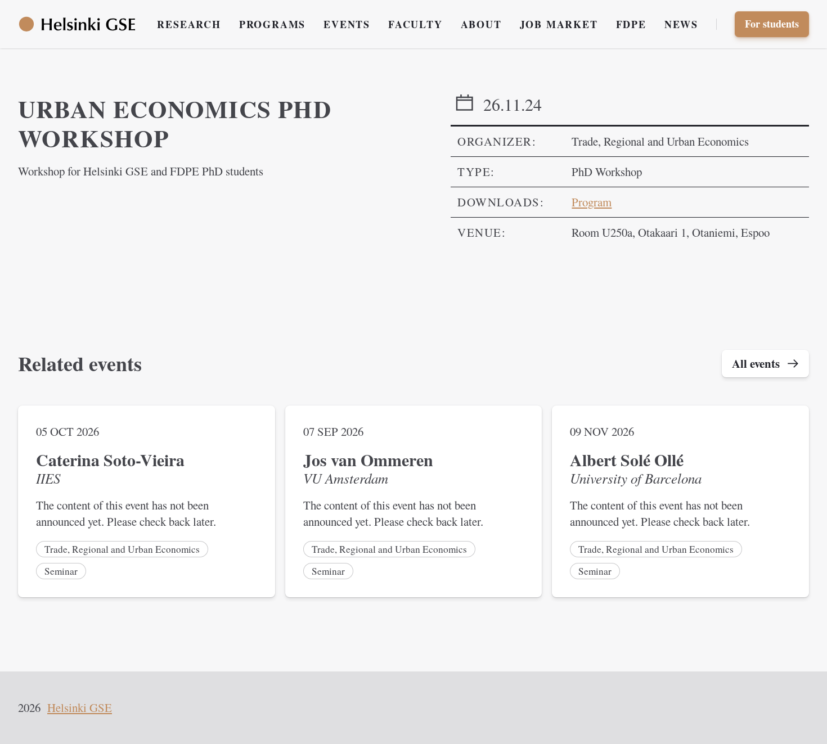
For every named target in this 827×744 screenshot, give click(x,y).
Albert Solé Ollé (627, 460)
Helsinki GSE (79, 707)
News (681, 24)
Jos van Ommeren (368, 460)
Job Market (559, 24)
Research (189, 24)
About (481, 24)
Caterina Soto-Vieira (110, 460)
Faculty (415, 24)
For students (772, 23)
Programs (272, 24)
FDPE (631, 24)
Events (346, 24)
